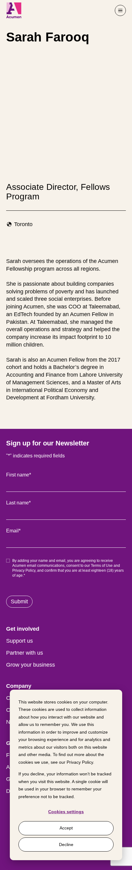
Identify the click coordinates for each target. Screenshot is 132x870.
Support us (19, 641)
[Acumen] (13, 10)
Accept (66, 827)
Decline (66, 844)
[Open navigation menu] (120, 10)
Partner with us (24, 653)
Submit (19, 601)
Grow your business (30, 665)
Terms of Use (102, 565)
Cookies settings (66, 811)
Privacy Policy (80, 762)
